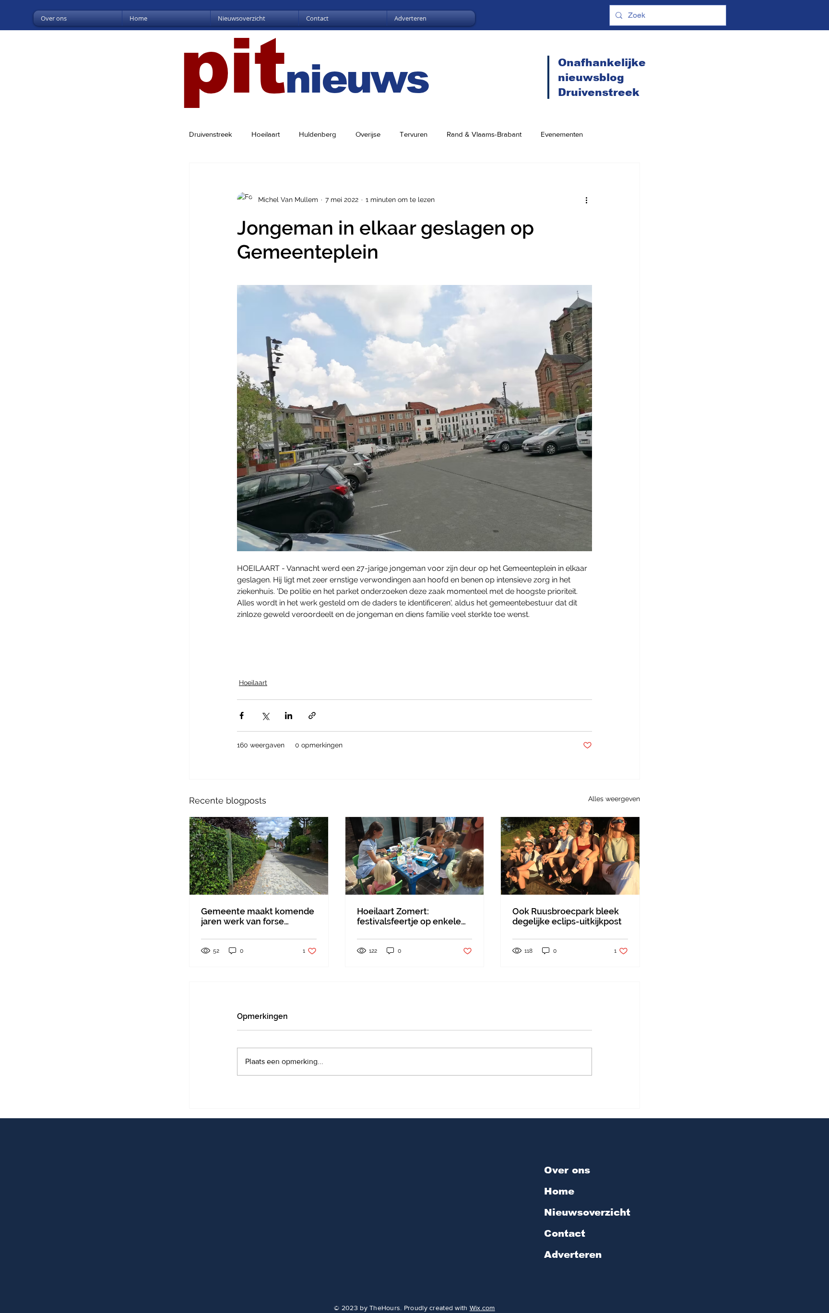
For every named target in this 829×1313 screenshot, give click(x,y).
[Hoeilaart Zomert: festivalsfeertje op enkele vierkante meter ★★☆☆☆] (414, 856)
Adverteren (573, 1254)
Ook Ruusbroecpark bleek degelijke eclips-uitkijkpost (567, 916)
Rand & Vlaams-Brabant (484, 134)
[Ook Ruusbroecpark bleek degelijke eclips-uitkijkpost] (570, 856)
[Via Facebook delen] (241, 715)
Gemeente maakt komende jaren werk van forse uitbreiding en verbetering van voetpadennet (257, 916)
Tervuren (413, 134)
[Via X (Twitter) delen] (265, 715)
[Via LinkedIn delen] (288, 715)
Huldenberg (317, 134)
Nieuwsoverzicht (587, 1212)
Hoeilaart (265, 134)
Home (559, 1191)
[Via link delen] (312, 715)
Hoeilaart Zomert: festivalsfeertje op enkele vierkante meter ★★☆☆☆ (410, 916)
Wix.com (482, 1308)
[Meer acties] (586, 199)
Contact (564, 1233)
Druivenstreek (210, 134)
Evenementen (562, 134)
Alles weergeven (614, 799)
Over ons (567, 1170)
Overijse (367, 134)
